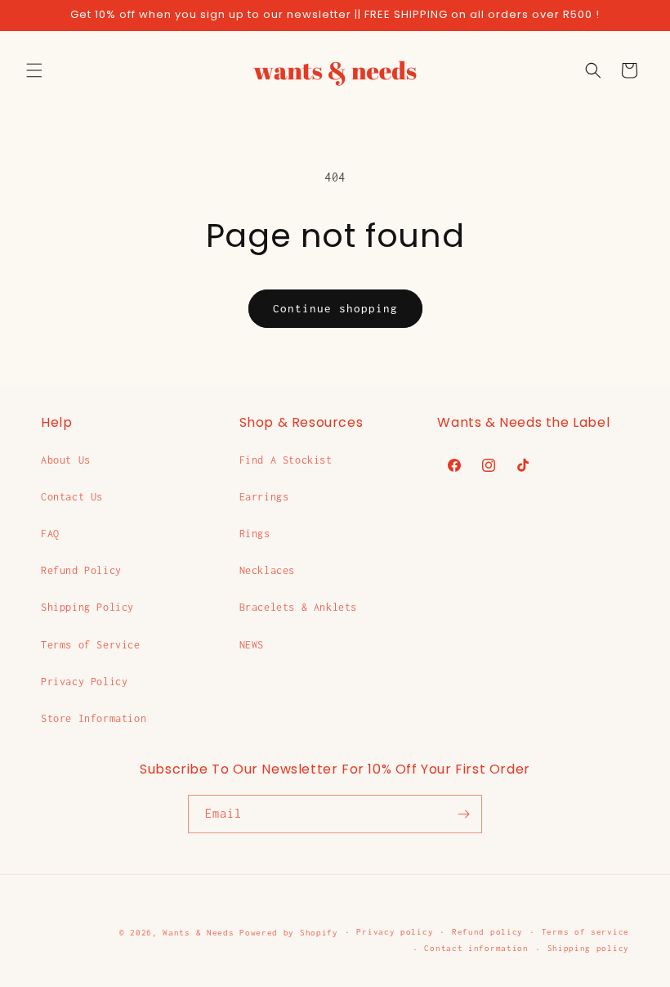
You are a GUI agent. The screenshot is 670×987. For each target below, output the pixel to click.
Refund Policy (81, 570)
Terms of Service (91, 645)
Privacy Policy (84, 681)
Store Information (93, 718)
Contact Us (72, 497)
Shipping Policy (87, 607)
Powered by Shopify (288, 932)
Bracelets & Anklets (298, 607)
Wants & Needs (198, 932)
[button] (34, 70)
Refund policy (487, 931)
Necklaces (267, 570)
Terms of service (585, 931)
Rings (254, 533)
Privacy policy (394, 931)
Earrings (264, 497)
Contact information (476, 948)
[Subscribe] (463, 814)
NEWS (251, 645)
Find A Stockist (286, 460)
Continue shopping (335, 308)
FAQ (50, 533)
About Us (66, 460)
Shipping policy (588, 948)
